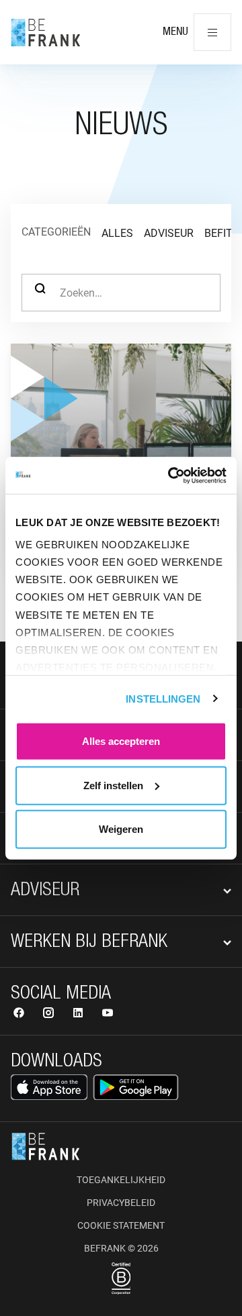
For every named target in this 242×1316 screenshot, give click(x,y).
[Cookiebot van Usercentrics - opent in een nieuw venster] (171, 475)
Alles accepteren (121, 741)
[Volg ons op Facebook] (20, 1014)
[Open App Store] (49, 1087)
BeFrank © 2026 (121, 1248)
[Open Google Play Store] (136, 1087)
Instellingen (163, 698)
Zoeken (40, 292)
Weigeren (121, 829)
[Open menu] (212, 32)
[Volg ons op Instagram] (49, 1014)
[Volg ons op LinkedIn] (79, 1014)
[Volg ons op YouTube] (107, 1014)
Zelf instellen (113, 785)
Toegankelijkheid (121, 1179)
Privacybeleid (121, 1202)
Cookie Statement (121, 1225)
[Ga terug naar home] (46, 32)
